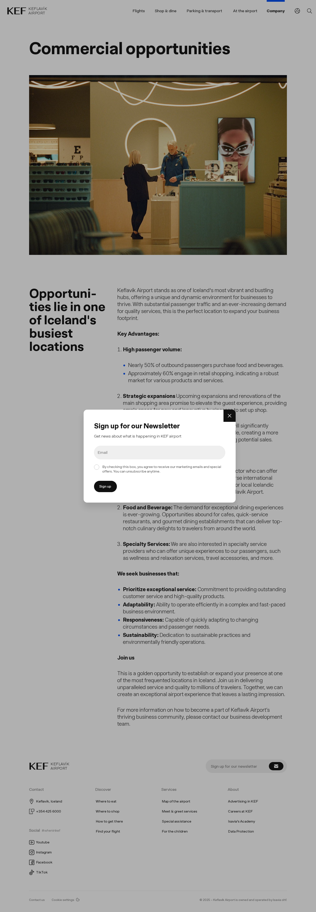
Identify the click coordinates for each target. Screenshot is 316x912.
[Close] (229, 416)
